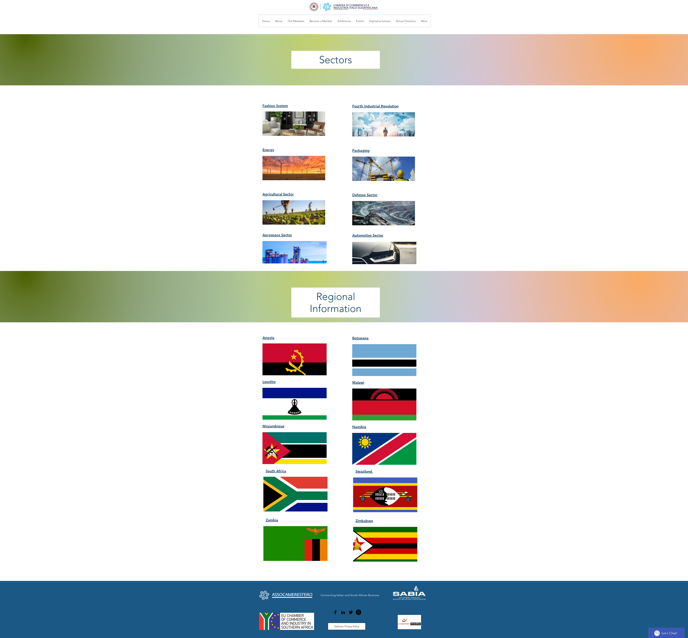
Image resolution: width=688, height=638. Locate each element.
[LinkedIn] (343, 612)
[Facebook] (335, 612)
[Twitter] (350, 612)
